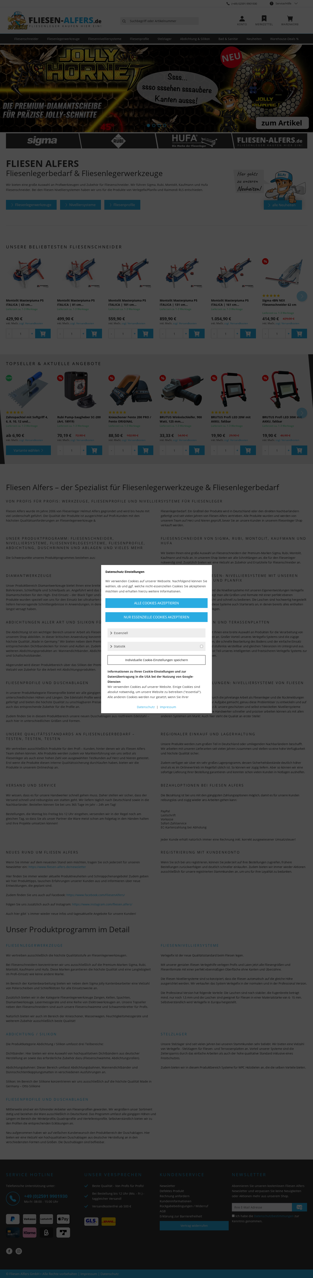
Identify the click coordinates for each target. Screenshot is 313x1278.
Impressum (168, 707)
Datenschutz (146, 707)
